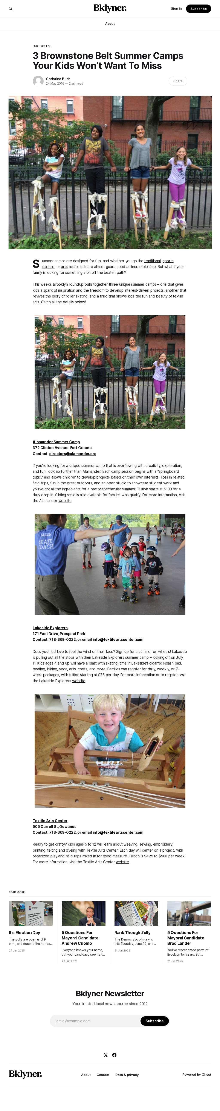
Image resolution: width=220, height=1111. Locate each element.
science (48, 267)
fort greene (42, 46)
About (110, 24)
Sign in (176, 8)
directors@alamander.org (72, 454)
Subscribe (199, 9)
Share (178, 81)
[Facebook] (114, 1055)
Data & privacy (127, 1075)
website (65, 501)
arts (64, 267)
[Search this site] (10, 8)
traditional (152, 261)
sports (168, 261)
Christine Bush (58, 79)
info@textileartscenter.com (118, 639)
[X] (106, 1055)
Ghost (206, 1074)
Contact (103, 1075)
